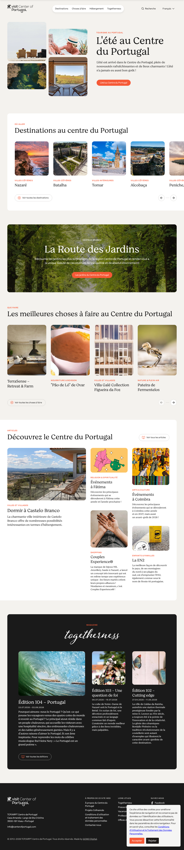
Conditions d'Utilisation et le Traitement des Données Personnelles (151, 830)
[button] (168, 8)
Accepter (137, 840)
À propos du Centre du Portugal (96, 804)
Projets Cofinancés (94, 810)
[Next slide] (173, 198)
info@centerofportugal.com (21, 826)
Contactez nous (93, 825)
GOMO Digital (90, 839)
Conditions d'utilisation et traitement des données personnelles (97, 817)
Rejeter (152, 840)
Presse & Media (125, 807)
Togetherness (125, 802)
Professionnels (125, 815)
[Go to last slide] (161, 198)
